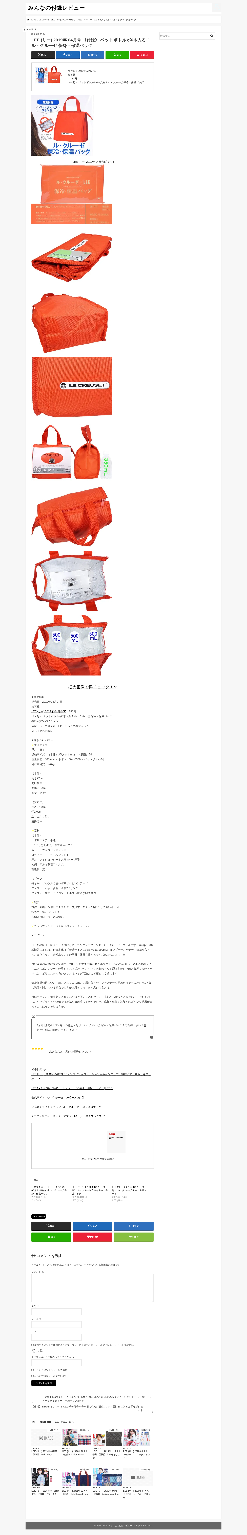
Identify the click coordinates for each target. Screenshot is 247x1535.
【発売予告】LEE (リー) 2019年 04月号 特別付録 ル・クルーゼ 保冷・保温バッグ (49, 1190)
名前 (35, 1306)
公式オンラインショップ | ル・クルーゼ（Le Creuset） (64, 1106)
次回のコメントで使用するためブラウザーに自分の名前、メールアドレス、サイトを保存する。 (84, 1345)
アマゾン (68, 1116)
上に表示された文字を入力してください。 (53, 1357)
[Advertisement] (187, 69)
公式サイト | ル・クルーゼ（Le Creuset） (56, 1097)
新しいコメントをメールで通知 (50, 1370)
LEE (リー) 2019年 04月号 (88, 161)
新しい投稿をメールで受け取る (50, 1376)
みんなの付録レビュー (56, 7)
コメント (37, 1271)
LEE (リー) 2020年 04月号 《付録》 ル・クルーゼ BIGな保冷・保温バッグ (90, 1190)
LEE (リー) (40, 1216)
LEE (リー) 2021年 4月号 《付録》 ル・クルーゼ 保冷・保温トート (129, 1190)
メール (36, 1319)
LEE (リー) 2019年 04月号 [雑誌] (97, 1159)
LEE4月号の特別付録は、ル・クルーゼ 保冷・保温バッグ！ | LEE (71, 1088)
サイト (34, 1332)
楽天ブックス (94, 1116)
